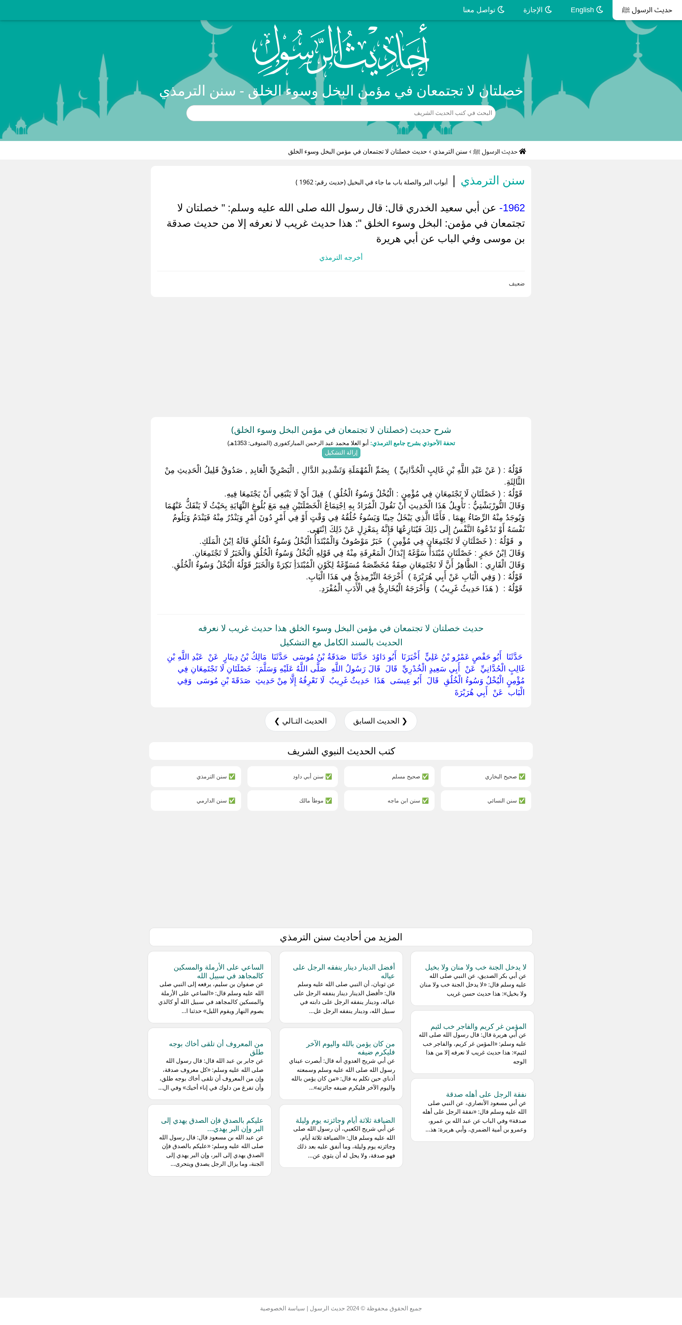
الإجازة (534, 10)
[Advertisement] (445, 355)
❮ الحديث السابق (380, 721)
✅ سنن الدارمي (216, 800)
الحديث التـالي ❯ (300, 721)
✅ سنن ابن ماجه (408, 800)
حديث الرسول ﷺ (647, 10)
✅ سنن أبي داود (312, 776)
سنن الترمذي (450, 151)
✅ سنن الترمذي (216, 776)
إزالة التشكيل (341, 452)
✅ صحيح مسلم (410, 776)
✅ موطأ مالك (315, 800)
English (583, 10)
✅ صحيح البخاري (505, 776)
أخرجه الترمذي (341, 257)
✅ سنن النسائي (506, 800)
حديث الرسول (326, 1308)
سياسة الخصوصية (282, 1308)
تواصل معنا (480, 10)
